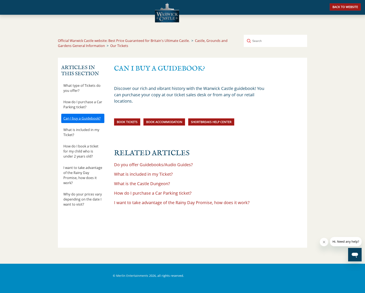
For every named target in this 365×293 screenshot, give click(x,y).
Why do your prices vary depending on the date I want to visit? (82, 199)
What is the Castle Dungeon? (142, 183)
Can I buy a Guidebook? (82, 118)
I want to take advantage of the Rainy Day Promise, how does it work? (82, 175)
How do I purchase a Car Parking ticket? (82, 104)
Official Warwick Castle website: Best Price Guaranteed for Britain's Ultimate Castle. (124, 40)
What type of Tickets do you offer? (82, 88)
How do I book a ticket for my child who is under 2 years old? (80, 151)
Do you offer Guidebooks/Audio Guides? (153, 164)
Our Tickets (119, 45)
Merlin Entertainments (132, 276)
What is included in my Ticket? (81, 132)
